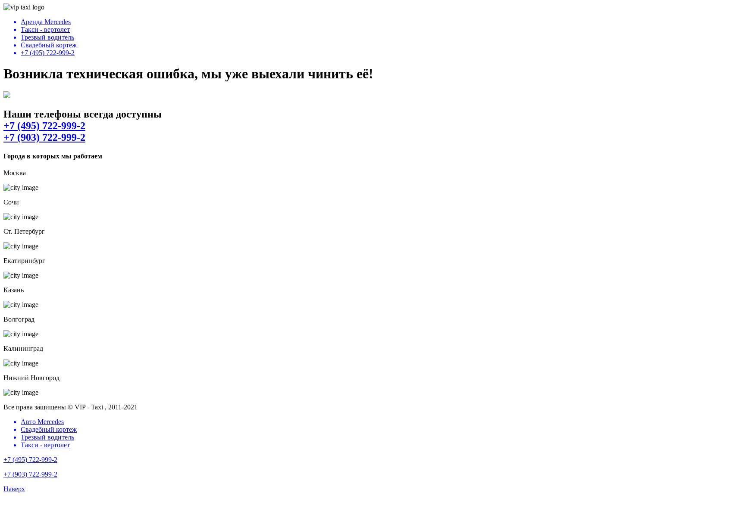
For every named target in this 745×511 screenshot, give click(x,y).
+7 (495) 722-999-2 (44, 125)
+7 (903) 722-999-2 (44, 137)
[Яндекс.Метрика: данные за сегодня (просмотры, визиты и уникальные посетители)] (31, 504)
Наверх (14, 488)
